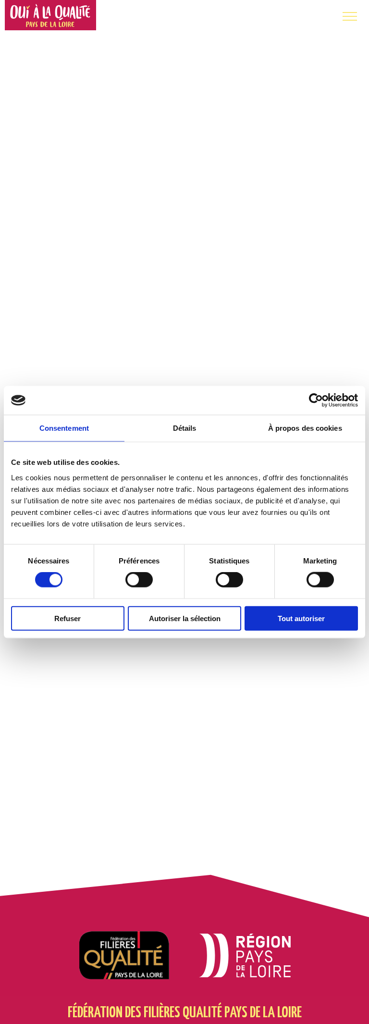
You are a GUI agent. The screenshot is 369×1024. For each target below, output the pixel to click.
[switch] (139, 579)
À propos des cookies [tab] (305, 428)
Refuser (67, 618)
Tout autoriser (301, 618)
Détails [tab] (185, 428)
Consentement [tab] (64, 428)
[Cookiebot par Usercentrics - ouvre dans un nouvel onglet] (316, 400)
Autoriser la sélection (185, 618)
